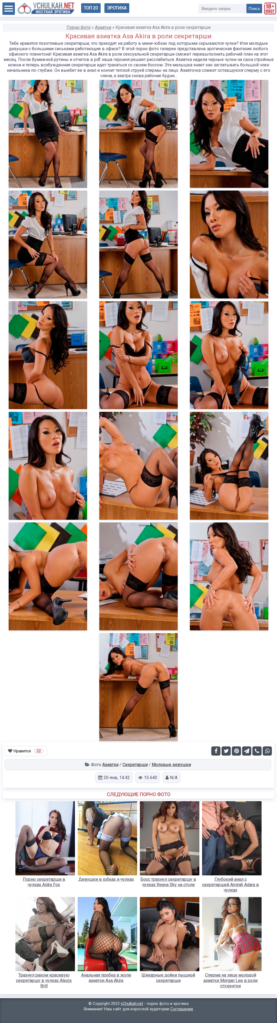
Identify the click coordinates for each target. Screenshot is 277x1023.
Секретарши (135, 764)
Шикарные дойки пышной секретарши (168, 978)
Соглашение (181, 1009)
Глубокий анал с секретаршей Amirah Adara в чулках (230, 885)
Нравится (27, 751)
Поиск (254, 8)
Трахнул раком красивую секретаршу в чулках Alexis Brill (44, 980)
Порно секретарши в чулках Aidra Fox (44, 882)
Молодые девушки (171, 764)
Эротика (117, 8)
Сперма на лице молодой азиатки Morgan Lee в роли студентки (230, 980)
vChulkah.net (132, 1003)
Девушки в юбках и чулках (106, 879)
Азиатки (110, 764)
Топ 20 (91, 8)
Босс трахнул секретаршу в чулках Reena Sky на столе (168, 882)
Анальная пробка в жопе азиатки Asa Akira (106, 978)
